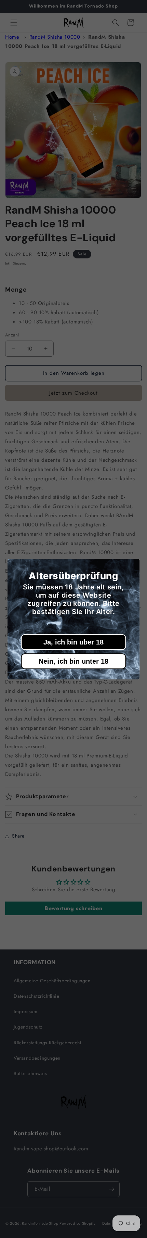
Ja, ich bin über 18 (73, 642)
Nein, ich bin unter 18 (73, 661)
